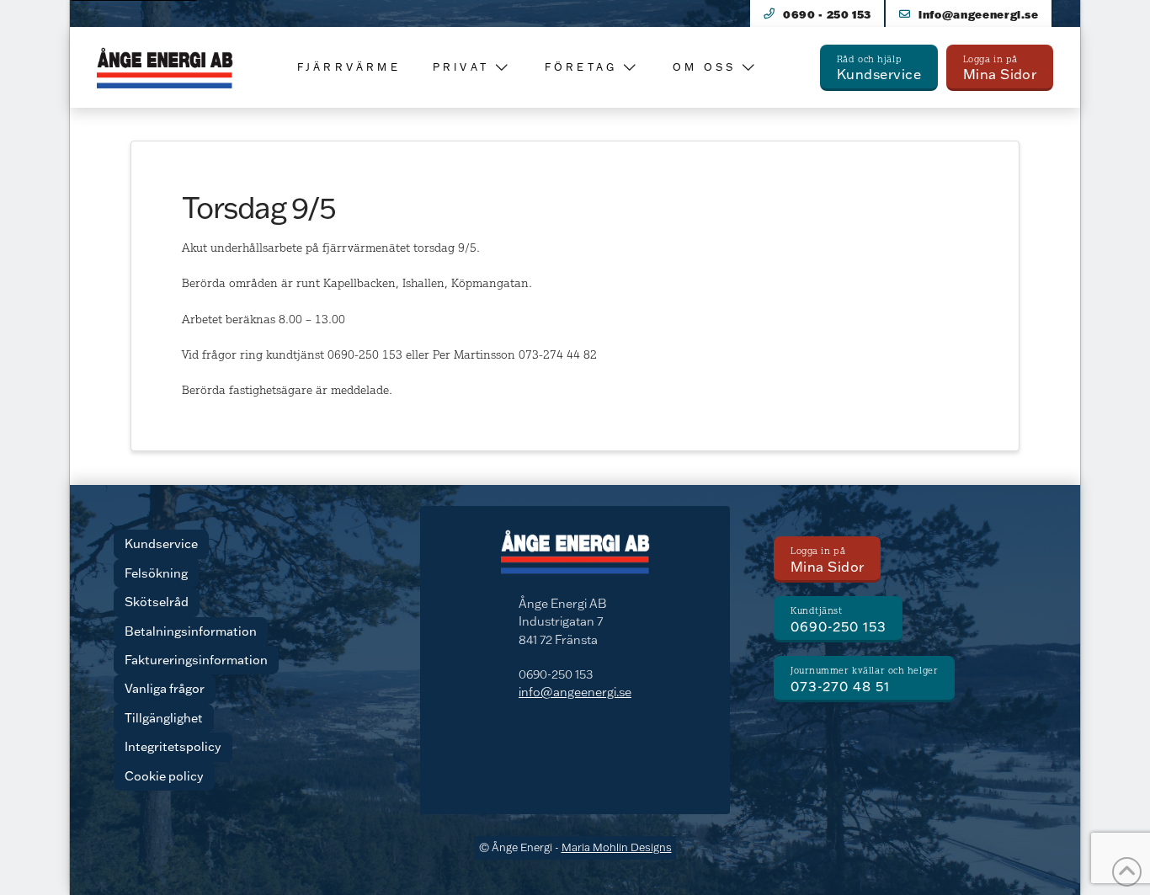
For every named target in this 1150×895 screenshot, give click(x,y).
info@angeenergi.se (575, 692)
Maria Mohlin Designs (617, 847)
